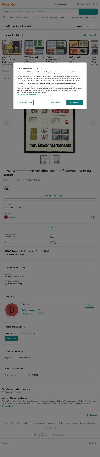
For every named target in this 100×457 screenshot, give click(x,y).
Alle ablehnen (56, 102)
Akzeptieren (74, 102)
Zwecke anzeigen (25, 102)
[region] (50, 85)
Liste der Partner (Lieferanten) (27, 94)
